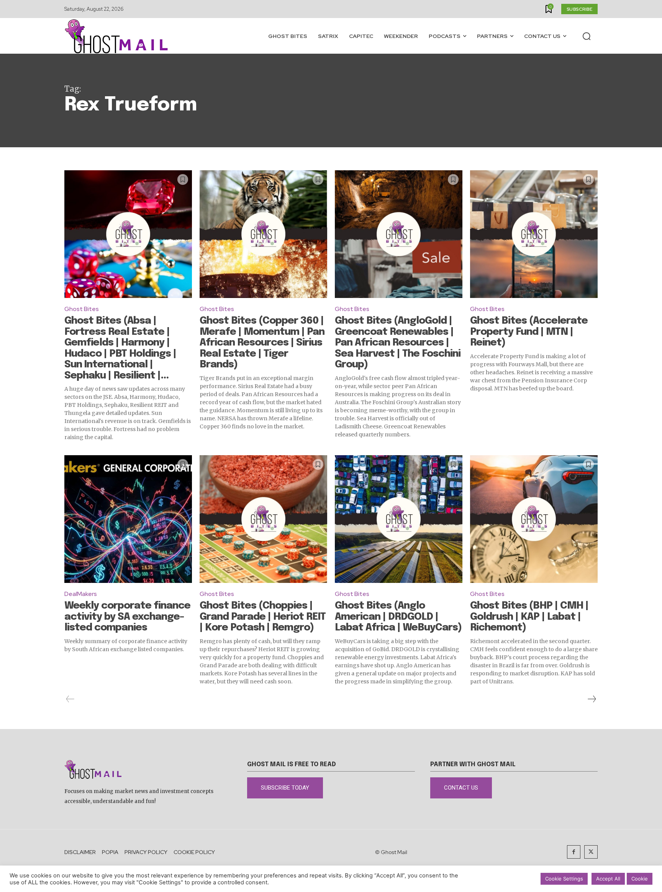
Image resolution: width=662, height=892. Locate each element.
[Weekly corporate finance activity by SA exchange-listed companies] (128, 519)
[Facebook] (573, 852)
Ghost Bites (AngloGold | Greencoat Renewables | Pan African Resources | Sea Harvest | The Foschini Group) (397, 343)
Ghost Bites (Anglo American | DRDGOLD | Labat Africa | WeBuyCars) (398, 617)
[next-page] (591, 699)
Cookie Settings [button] (564, 879)
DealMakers (80, 594)
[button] (586, 36)
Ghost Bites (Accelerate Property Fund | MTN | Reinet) (529, 332)
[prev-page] (70, 699)
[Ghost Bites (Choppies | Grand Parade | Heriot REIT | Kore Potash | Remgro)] (263, 519)
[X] (591, 852)
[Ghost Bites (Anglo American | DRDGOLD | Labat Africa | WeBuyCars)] (398, 519)
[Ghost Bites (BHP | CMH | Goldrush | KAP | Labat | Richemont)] (534, 519)
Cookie (639, 879)
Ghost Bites (81, 309)
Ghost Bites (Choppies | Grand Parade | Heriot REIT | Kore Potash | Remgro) (263, 617)
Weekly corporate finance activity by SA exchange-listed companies (127, 617)
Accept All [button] (608, 879)
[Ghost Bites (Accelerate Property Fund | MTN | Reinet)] (534, 234)
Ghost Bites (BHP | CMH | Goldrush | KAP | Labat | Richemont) (529, 617)
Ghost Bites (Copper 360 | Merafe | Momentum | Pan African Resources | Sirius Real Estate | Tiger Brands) (262, 343)
